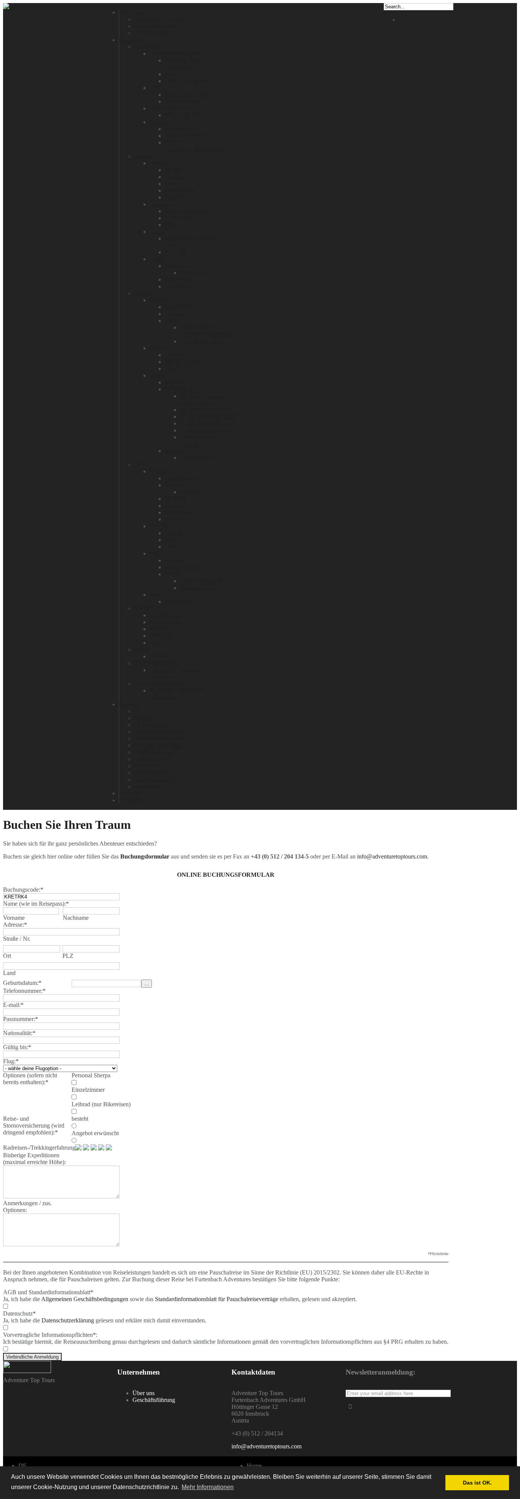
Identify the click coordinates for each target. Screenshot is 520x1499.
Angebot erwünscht (95, 1133)
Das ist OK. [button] (477, 1483)
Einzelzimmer (88, 1089)
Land (9, 973)
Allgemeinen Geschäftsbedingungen (84, 1299)
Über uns (143, 1393)
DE (403, 19)
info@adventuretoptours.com (392, 856)
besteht (80, 1118)
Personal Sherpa (91, 1075)
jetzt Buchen (19, 1393)
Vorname (14, 917)
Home (254, 1465)
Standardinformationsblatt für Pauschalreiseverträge (216, 1299)
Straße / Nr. (16, 938)
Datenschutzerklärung (67, 1320)
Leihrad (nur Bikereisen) (101, 1104)
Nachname (76, 917)
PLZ (67, 956)
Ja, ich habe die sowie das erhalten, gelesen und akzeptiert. (180, 1299)
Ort (7, 956)
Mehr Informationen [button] (208, 1487)
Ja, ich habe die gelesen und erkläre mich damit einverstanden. (104, 1320)
